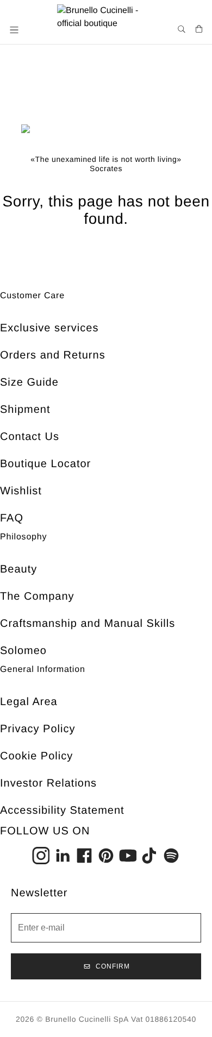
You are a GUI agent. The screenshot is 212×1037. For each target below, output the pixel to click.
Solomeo (23, 651)
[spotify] (171, 855)
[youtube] (127, 855)
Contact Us (29, 437)
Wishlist (21, 491)
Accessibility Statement (62, 810)
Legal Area (29, 702)
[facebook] (84, 855)
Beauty (18, 569)
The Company (37, 596)
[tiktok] (149, 855)
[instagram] (40, 855)
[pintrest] (106, 855)
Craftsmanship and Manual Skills (87, 624)
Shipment (25, 410)
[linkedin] (62, 855)
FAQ (11, 518)
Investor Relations (48, 783)
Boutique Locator (45, 464)
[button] (15, 29)
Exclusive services (49, 328)
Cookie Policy (36, 756)
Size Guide (29, 382)
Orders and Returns (52, 355)
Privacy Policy (37, 729)
